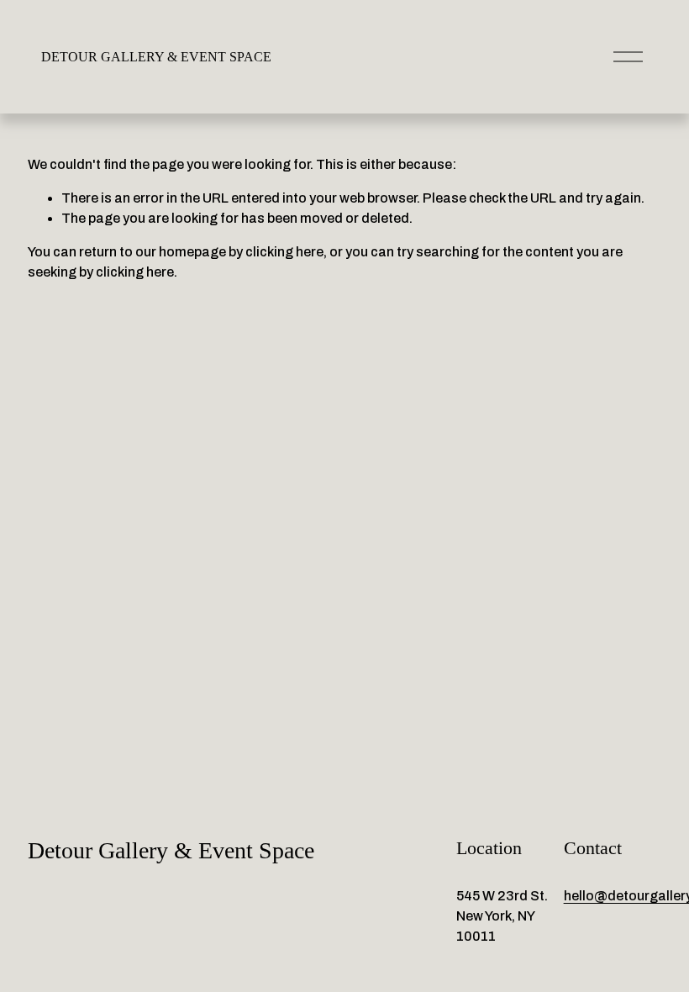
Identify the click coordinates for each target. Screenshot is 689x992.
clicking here (284, 252)
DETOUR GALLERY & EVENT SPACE (156, 57)
